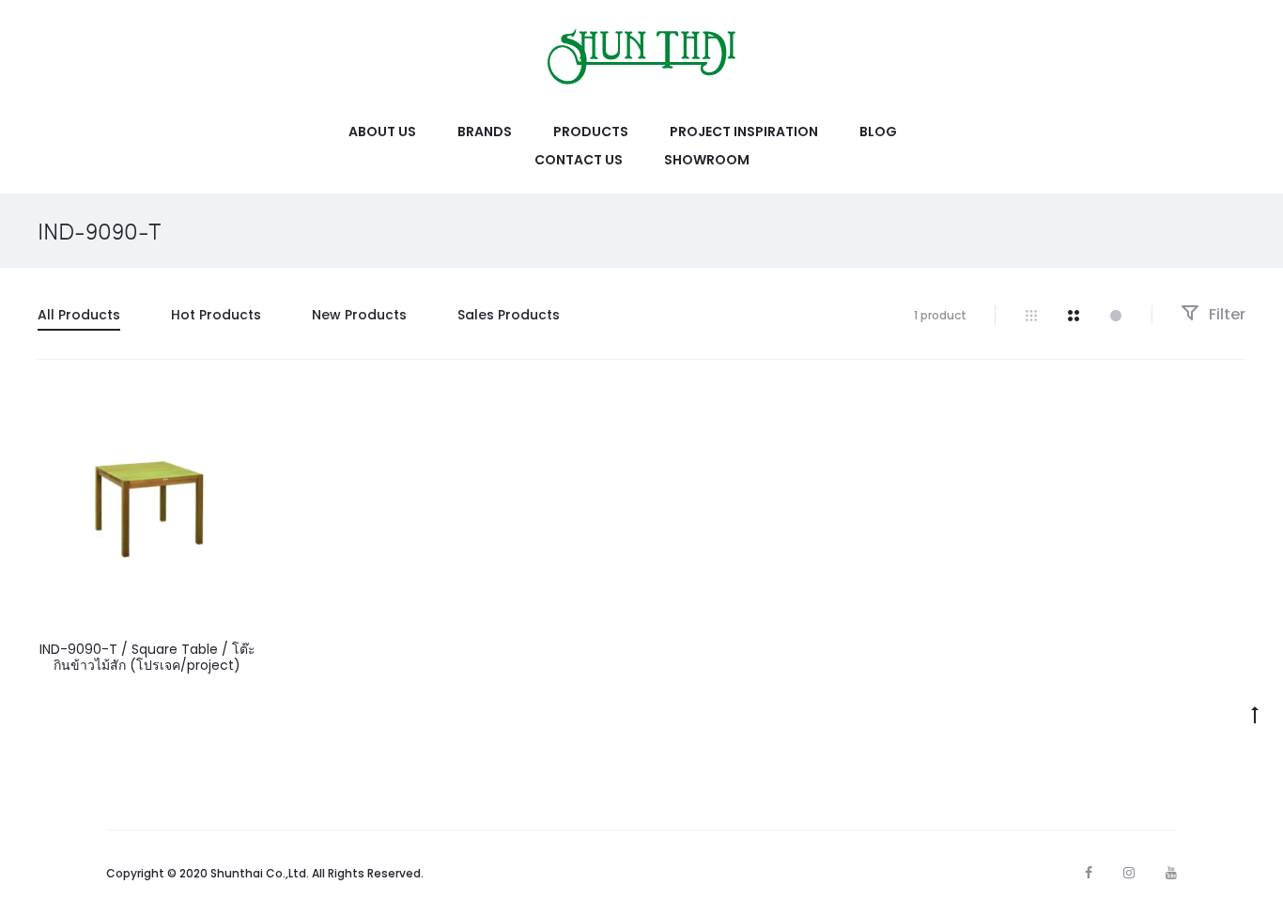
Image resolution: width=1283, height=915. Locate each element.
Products (590, 131)
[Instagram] (1129, 872)
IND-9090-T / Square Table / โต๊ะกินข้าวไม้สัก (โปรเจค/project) (147, 657)
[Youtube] (1171, 872)
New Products (359, 314)
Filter (1225, 314)
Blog (878, 131)
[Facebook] (1088, 872)
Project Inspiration (744, 131)
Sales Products (508, 314)
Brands (484, 131)
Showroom (707, 159)
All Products (79, 314)
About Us (382, 131)
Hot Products (216, 314)
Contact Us (578, 159)
